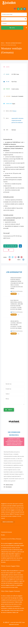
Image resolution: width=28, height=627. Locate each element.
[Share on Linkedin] (16, 257)
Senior (14, 111)
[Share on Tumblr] (19, 257)
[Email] (10, 260)
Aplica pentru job (11, 246)
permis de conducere (17, 122)
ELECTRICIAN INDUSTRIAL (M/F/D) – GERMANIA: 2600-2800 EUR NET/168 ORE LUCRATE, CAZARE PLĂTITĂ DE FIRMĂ (16, 305)
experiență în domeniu (17, 118)
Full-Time (14, 293)
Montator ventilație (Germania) (13, 43)
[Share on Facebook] (10, 257)
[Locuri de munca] (9, 3)
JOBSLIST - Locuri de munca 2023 (12, 622)
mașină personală (16, 120)
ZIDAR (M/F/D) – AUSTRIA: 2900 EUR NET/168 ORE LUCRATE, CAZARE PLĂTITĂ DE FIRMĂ (16, 325)
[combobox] (14, 18)
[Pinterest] (22, 257)
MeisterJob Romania (17, 291)
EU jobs (3, 535)
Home (2, 43)
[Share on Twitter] (13, 257)
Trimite (10, 409)
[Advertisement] (14, 361)
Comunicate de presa (6, 532)
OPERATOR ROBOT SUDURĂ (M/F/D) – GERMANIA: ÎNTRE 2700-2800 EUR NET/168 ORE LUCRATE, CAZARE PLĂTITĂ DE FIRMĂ (16, 283)
